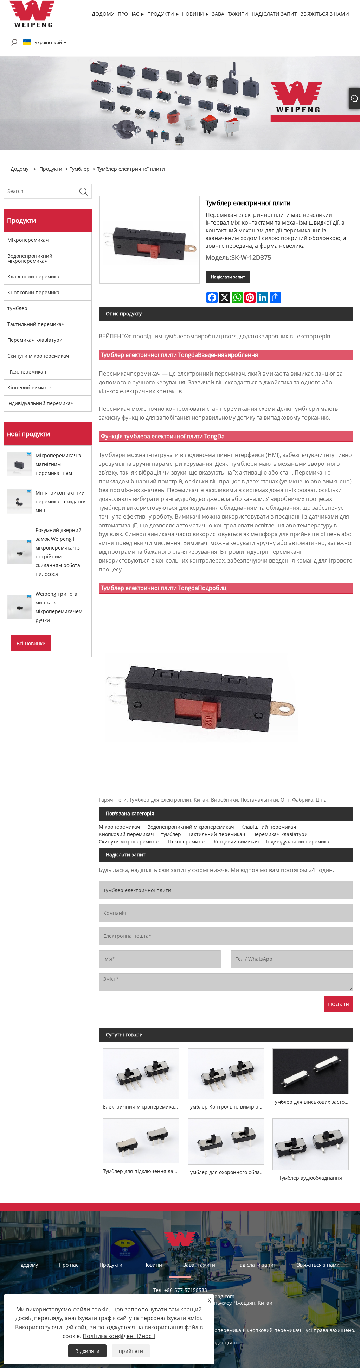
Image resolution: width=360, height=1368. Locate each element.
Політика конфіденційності (119, 1336)
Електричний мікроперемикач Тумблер (143, 1106)
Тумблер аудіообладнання (310, 1177)
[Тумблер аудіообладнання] (310, 1142)
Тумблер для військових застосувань (312, 1101)
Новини (152, 1264)
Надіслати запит (228, 277)
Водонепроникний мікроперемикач (29, 258)
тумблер (80, 168)
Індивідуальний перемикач (40, 403)
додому (29, 1264)
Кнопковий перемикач (35, 292)
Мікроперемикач (28, 240)
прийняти (131, 1351)
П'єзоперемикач (26, 371)
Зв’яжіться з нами (318, 1264)
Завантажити (199, 1264)
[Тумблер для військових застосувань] (310, 1069)
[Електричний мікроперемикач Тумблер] (141, 1071)
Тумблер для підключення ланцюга (143, 1171)
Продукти (50, 168)
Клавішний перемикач (35, 276)
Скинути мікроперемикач (38, 355)
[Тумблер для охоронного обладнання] (226, 1139)
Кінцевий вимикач (30, 387)
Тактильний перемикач (36, 324)
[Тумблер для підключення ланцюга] (141, 1138)
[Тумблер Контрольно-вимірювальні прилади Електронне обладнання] (226, 1071)
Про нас (68, 1264)
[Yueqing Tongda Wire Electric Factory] (32, 13)
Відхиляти (87, 1351)
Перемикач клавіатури (35, 340)
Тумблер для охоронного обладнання (228, 1172)
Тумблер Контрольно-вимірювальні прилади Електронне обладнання (228, 1106)
